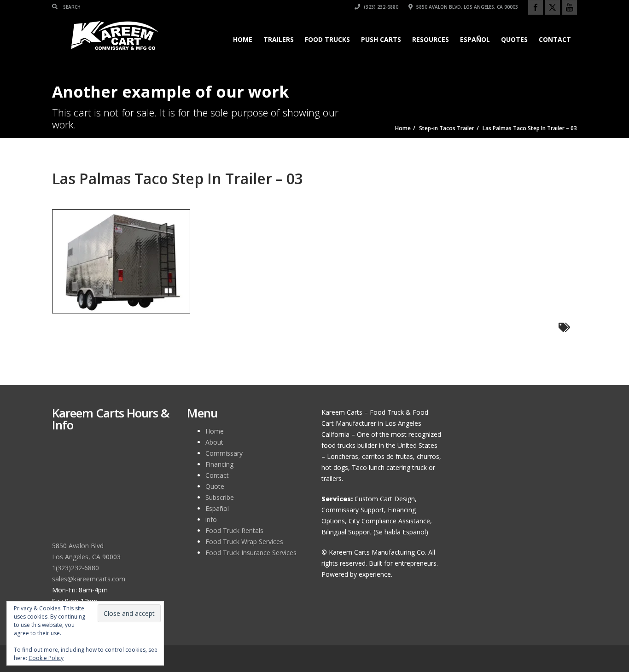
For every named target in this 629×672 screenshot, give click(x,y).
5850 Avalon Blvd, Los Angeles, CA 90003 (466, 7)
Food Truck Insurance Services (251, 552)
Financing (219, 464)
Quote (214, 486)
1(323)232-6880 (75, 567)
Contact (555, 39)
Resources (430, 39)
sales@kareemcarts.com (88, 578)
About (214, 442)
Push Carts (381, 39)
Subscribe (219, 497)
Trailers (278, 39)
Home (242, 39)
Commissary (224, 453)
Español (475, 39)
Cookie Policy (46, 658)
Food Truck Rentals (234, 530)
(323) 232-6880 (380, 7)
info (211, 519)
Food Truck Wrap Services (244, 541)
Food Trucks (327, 39)
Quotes (514, 39)
